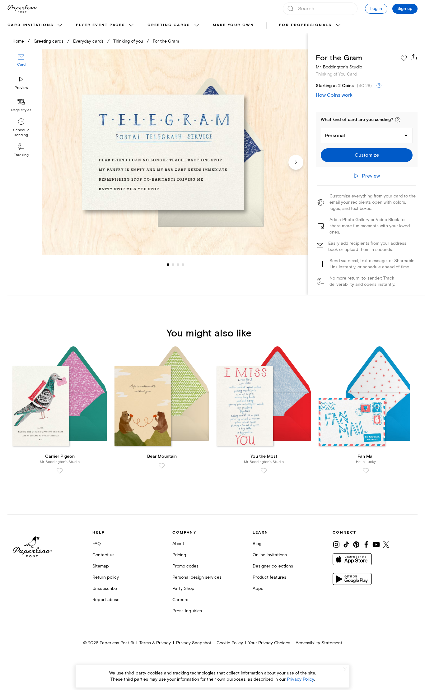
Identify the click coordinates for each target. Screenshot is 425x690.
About (178, 543)
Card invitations (30, 25)
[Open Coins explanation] (379, 86)
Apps (258, 588)
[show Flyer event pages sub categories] (131, 25)
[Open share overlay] (414, 57)
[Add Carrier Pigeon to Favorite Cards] (59, 471)
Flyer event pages (100, 25)
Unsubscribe (104, 588)
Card (21, 64)
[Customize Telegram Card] (175, 152)
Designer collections (273, 566)
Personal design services (197, 577)
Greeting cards (168, 25)
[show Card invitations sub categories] (59, 25)
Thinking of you (128, 41)
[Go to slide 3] (173, 264)
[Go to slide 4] (178, 264)
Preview (21, 88)
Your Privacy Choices (269, 643)
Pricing (179, 555)
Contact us (103, 555)
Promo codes (185, 566)
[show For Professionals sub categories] (338, 25)
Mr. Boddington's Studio (339, 67)
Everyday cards (88, 41)
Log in (376, 8)
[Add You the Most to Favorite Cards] (264, 471)
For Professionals (305, 25)
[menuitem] (35, 25)
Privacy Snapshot (193, 643)
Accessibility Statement (319, 643)
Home (18, 41)
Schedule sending (21, 132)
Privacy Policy (300, 679)
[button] (398, 120)
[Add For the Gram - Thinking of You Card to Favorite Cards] (404, 58)
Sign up (405, 9)
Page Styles (21, 110)
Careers (180, 599)
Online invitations (270, 555)
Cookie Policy (230, 643)
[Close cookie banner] (345, 669)
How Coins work (334, 95)
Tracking (21, 155)
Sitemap (100, 566)
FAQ (96, 543)
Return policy (105, 577)
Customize (367, 155)
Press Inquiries (187, 611)
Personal (335, 135)
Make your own (233, 25)
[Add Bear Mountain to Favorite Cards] (162, 466)
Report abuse (105, 599)
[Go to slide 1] (168, 264)
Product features (269, 577)
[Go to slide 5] (183, 264)
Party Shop (183, 588)
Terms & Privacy (155, 643)
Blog (257, 543)
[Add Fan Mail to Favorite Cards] (366, 471)
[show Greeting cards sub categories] (196, 25)
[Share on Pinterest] (356, 544)
